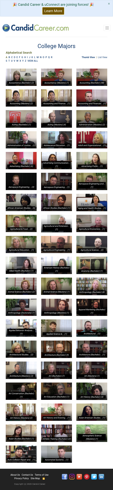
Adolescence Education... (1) (57, 145)
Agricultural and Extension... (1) (56, 227)
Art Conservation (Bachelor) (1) (21, 395)
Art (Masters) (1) (91, 376)
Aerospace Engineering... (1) (56, 187)
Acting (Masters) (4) (56, 124)
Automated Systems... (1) (56, 460)
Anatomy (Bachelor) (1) (92, 271)
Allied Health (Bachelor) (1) (21, 271)
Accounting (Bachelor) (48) (91, 83)
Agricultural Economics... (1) (92, 229)
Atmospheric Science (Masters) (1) (91, 437)
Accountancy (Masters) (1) (56, 83)
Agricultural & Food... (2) (21, 229)
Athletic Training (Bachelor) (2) (56, 439)
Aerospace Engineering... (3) (21, 187)
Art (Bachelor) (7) (56, 376)
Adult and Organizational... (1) (92, 145)
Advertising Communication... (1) (56, 164)
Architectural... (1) (92, 333)
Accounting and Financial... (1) (92, 103)
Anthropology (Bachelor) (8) (92, 292)
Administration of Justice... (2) (21, 145)
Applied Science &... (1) (56, 334)
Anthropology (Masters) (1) (56, 313)
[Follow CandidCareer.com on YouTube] (79, 476)
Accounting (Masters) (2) (21, 103)
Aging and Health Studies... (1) (92, 208)
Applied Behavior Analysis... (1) (21, 332)
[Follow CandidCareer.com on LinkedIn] (101, 476)
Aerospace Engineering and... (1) (92, 185)
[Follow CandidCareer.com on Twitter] (94, 476)
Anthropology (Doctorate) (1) (21, 313)
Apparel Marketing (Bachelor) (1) (91, 311)
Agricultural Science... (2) (91, 250)
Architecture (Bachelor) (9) (56, 355)
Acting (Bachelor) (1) (21, 124)
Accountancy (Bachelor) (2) (21, 83)
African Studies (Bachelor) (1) (56, 208)
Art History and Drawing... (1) (56, 418)
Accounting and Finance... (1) (56, 103)
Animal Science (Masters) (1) (56, 292)
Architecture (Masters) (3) (21, 376)
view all (33, 60)
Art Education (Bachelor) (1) (56, 397)
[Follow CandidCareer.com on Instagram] (72, 476)
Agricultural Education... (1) (21, 250)
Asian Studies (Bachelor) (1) (21, 439)
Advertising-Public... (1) (92, 166)
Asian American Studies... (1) (92, 418)
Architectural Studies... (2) (21, 354)
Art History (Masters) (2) (21, 418)
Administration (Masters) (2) (92, 124)
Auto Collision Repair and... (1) (21, 460)
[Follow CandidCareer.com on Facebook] (64, 476)
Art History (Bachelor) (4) (91, 397)
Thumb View (88, 57)
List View (102, 57)
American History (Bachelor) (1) (56, 269)
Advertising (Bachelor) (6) (21, 166)
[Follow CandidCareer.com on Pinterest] (86, 476)
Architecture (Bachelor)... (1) (92, 354)
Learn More (53, 11)
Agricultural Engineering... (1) (56, 250)
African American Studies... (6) (21, 208)
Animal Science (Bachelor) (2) (21, 292)
